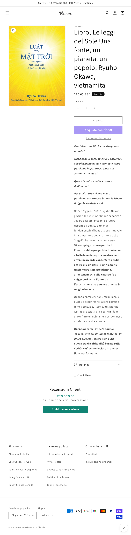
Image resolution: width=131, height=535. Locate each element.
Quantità (78, 101)
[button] (7, 13)
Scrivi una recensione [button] (65, 409)
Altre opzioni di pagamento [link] (98, 138)
